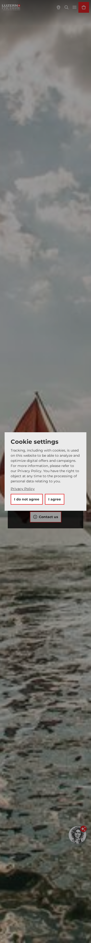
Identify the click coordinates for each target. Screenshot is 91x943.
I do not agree (26, 499)
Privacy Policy (23, 489)
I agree (54, 499)
